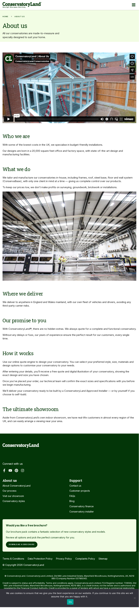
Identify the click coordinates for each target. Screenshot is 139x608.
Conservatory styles (14, 501)
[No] (134, 599)
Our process (9, 490)
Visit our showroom (13, 496)
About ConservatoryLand (16, 485)
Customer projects (79, 490)
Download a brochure (22, 544)
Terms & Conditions (13, 558)
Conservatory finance (81, 506)
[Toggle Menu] (134, 4)
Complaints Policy (85, 558)
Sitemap (103, 558)
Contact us (75, 485)
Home (5, 16)
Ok (70, 602)
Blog (71, 501)
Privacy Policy (64, 558)
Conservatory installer (81, 511)
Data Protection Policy (40, 558)
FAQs (72, 496)
